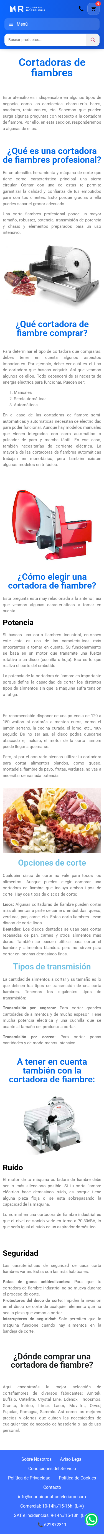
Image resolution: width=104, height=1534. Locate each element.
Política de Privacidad (29, 1478)
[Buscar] (93, 40)
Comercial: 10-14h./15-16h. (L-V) (52, 1506)
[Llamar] (81, 9)
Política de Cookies (77, 1478)
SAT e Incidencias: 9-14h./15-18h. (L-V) (52, 1515)
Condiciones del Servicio (52, 1468)
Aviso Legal (71, 1459)
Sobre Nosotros (36, 1459)
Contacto (52, 1487)
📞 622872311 (52, 1524)
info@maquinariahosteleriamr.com (52, 1496)
